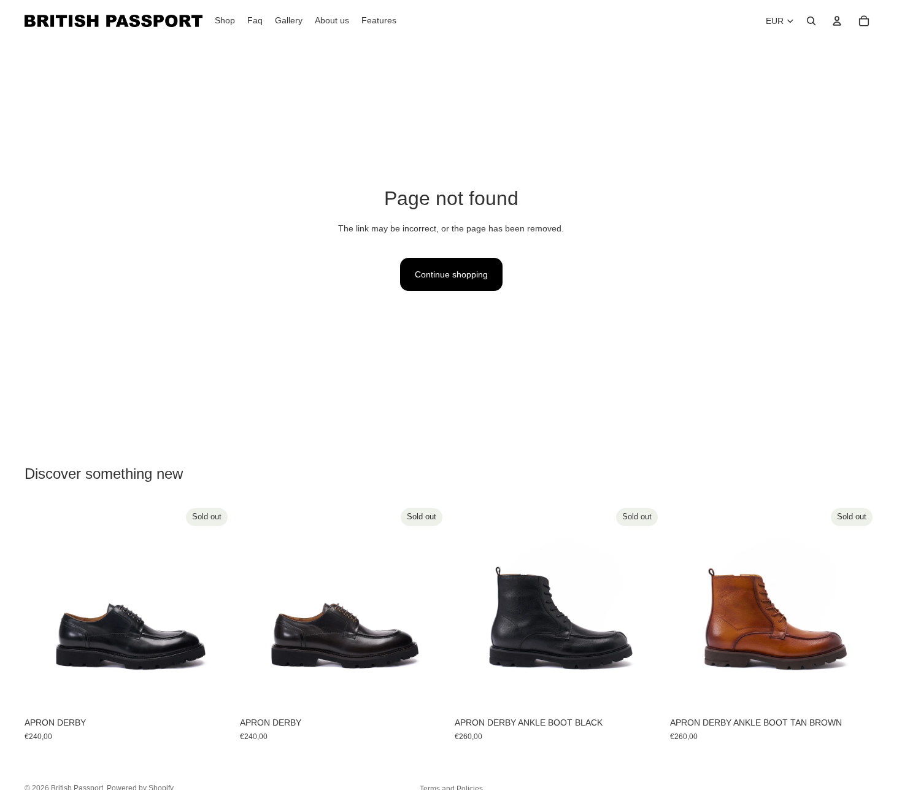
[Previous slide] (43, 607)
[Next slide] (214, 607)
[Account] (836, 20)
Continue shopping (451, 274)
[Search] (811, 20)
